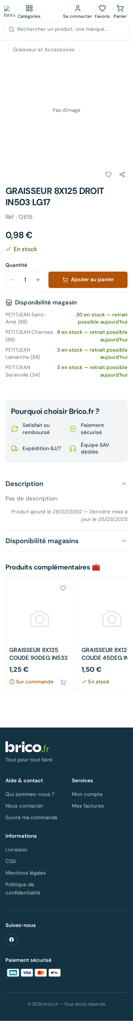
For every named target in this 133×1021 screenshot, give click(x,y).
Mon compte (87, 794)
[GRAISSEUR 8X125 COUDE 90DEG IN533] (39, 635)
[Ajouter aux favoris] (108, 174)
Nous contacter (24, 805)
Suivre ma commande (31, 817)
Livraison (16, 849)
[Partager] (122, 174)
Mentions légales (25, 872)
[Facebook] (11, 939)
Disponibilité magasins (41, 540)
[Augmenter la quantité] (38, 280)
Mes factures (88, 805)
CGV (10, 861)
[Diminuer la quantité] (12, 280)
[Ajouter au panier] (63, 682)
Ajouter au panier (92, 279)
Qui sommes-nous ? (30, 794)
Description (24, 483)
